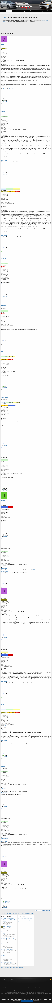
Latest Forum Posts (6, 916)
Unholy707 (3, 500)
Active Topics (16, 11)
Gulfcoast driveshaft (7, 962)
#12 (1, 656)
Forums (9, 11)
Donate (21, 13)
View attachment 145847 (16, 159)
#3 (1, 192)
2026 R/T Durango (7, 943)
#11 (7, 601)
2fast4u (2, 454)
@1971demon (35, 522)
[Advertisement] (26, 27)
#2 (1, 119)
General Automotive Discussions (9, 964)
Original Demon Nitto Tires (8, 949)
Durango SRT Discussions (8, 947)
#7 (1, 406)
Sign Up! (5, 17)
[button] (20, 11)
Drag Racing (5, 924)
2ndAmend (3, 646)
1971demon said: (4, 838)
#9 (1, 508)
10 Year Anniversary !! (7, 955)
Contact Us (37, 11)
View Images (8, 204)
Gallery (30, 11)
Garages (24, 11)
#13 (1, 713)
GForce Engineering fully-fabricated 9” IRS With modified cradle (9, 920)
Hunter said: (3, 788)
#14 (1, 774)
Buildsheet (8, 13)
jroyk (2, 351)
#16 (7, 874)
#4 (1, 267)
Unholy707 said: (4, 568)
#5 (1, 315)
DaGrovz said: (4, 133)
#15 (1, 823)
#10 (1, 553)
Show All (5, 101)
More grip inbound (7, 926)
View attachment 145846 (6, 159)
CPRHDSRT (3, 305)
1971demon (3, 111)
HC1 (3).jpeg (5, 902)
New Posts (3, 13)
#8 (1, 462)
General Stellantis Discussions (9, 936)
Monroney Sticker (15, 13)
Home (3, 11)
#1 (1, 49)
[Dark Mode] (50, 10)
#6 (1, 360)
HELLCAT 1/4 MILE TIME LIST (9, 938)
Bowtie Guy (3, 258)
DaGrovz (3, 35)
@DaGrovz (3, 421)
